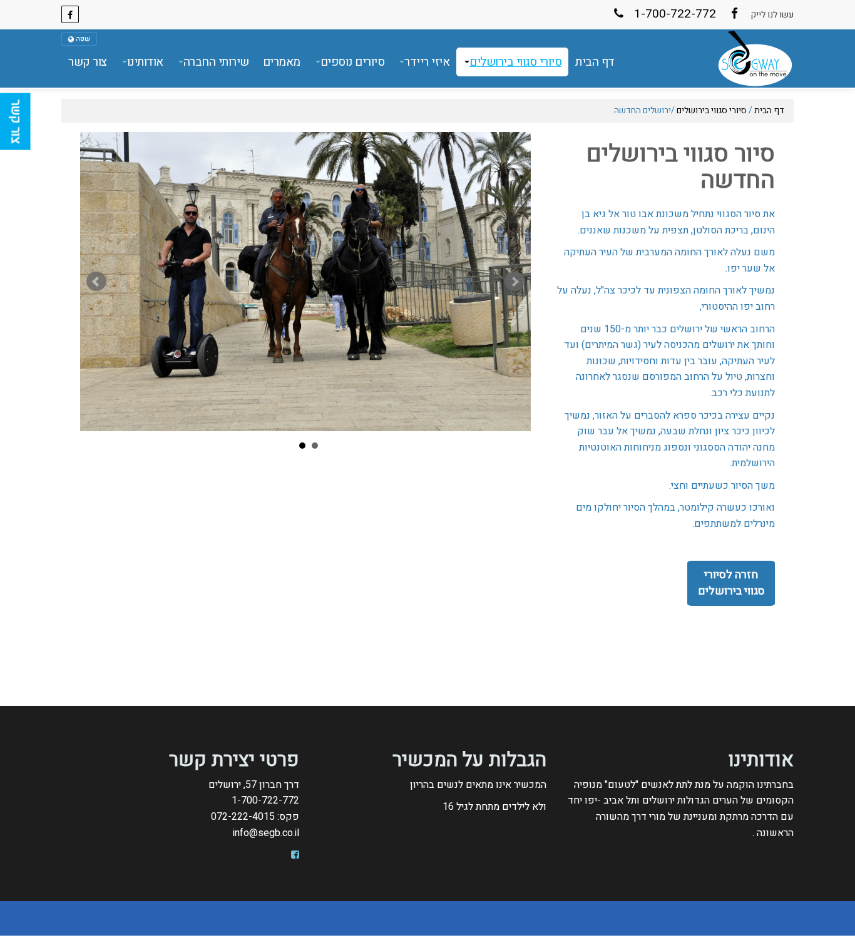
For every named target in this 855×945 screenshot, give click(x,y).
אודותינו (145, 62)
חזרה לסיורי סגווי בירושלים (731, 583)
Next (514, 282)
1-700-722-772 (673, 14)
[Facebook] (73, 14)
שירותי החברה (216, 62)
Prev (96, 282)
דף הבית (595, 62)
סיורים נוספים (352, 62)
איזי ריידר (426, 62)
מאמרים (281, 62)
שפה (82, 38)
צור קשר (87, 62)
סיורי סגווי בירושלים (515, 62)
